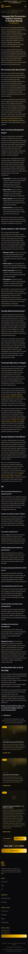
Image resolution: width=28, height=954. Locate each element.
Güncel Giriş (19, 838)
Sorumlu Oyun (4, 911)
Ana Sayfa (3, 11)
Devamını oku (6, 752)
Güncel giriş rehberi (5, 898)
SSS (2, 889)
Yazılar (8, 11)
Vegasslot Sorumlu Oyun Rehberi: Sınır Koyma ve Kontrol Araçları (12, 475)
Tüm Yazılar (6, 838)
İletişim (3, 918)
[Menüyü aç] (25, 6)
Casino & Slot (4, 881)
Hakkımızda (4, 915)
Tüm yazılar (4, 902)
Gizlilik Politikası (4, 922)
